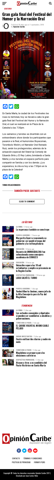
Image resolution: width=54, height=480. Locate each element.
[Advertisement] (27, 398)
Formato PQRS (39, 462)
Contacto (16, 458)
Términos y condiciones (32, 458)
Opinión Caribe (19, 26)
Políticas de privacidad (21, 462)
